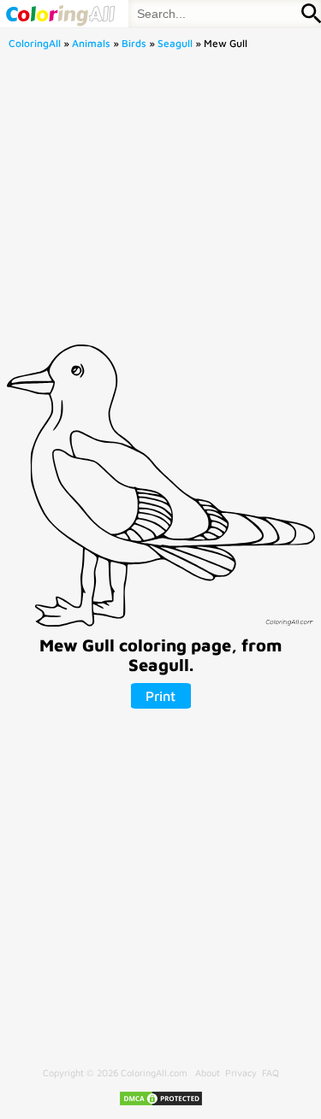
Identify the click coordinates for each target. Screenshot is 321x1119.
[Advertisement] (160, 202)
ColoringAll (35, 43)
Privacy (241, 1072)
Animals (91, 43)
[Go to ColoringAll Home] (60, 13)
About (207, 1072)
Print (160, 696)
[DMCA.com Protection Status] (161, 1103)
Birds (134, 43)
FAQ (270, 1072)
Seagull (175, 43)
